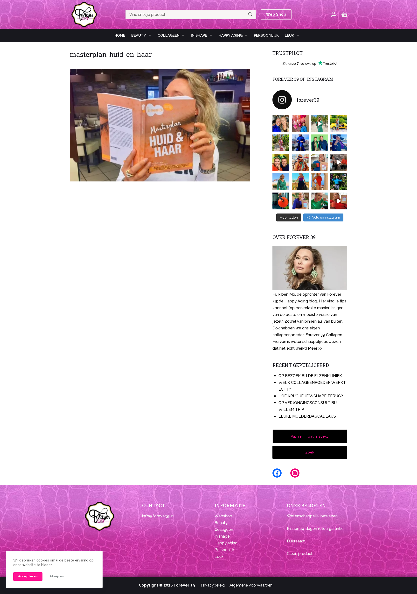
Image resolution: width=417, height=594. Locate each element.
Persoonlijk (266, 35)
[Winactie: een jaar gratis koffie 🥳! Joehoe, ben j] (338, 181)
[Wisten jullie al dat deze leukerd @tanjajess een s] (280, 123)
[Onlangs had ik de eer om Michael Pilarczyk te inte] (280, 162)
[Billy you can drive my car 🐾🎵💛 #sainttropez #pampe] (338, 123)
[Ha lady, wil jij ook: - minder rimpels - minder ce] (300, 201)
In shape (199, 35)
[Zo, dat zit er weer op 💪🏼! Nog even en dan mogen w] (280, 201)
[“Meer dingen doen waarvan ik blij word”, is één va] (280, 142)
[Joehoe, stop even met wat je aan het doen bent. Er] (338, 162)
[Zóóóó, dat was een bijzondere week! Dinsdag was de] (319, 201)
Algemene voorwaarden (250, 585)
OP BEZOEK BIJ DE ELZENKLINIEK (310, 376)
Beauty (138, 35)
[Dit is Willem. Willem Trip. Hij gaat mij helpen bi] (319, 142)
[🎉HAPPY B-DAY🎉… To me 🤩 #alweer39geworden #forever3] (300, 123)
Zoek (309, 452)
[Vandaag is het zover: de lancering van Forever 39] (338, 201)
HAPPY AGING (231, 35)
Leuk (289, 35)
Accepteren (28, 576)
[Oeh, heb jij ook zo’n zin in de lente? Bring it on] (300, 142)
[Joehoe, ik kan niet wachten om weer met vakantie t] (319, 181)
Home (119, 35)
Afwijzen (57, 576)
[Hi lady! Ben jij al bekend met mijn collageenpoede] (319, 162)
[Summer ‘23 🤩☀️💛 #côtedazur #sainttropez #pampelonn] (319, 123)
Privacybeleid (213, 585)
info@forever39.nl (158, 516)
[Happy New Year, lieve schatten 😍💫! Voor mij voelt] (280, 181)
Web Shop (276, 14)
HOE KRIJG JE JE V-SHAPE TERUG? (310, 396)
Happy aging (226, 543)
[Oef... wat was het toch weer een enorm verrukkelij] (300, 181)
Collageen (169, 35)
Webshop (223, 516)
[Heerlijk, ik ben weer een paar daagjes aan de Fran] (338, 142)
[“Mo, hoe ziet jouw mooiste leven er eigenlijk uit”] (300, 162)
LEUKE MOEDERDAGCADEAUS (307, 416)
